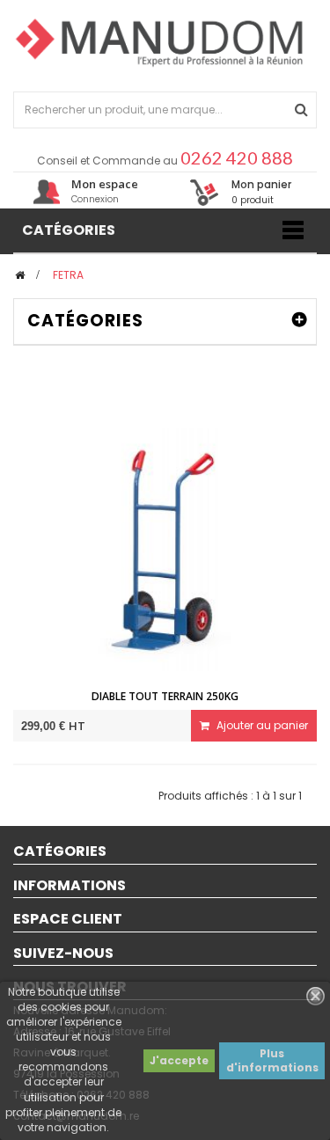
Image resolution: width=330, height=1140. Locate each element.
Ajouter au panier (261, 725)
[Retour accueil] (20, 274)
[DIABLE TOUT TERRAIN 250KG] (165, 548)
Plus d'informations (272, 1060)
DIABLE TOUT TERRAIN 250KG (165, 696)
